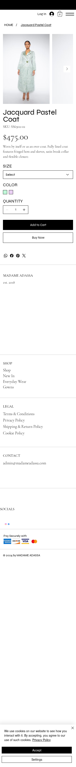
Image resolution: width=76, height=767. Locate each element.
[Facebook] (11, 255)
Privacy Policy (14, 420)
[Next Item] (67, 69)
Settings (36, 759)
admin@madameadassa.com (24, 463)
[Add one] (24, 209)
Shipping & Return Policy (23, 426)
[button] (59, 13)
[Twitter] (24, 255)
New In (9, 375)
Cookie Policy (13, 433)
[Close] (70, 730)
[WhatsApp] (5, 255)
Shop (7, 370)
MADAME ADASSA (18, 275)
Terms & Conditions (18, 413)
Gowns (8, 387)
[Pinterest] (17, 255)
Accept (36, 750)
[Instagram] (6, 524)
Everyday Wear (14, 381)
